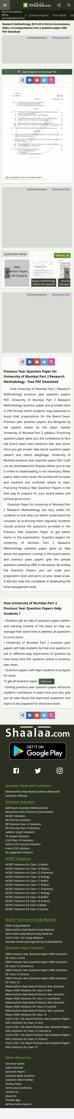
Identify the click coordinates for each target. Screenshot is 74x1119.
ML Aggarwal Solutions (19, 852)
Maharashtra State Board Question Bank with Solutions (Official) (32, 793)
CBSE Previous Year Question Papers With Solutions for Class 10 (36, 980)
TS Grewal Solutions (17, 836)
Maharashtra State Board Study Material (29, 929)
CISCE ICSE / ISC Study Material (24, 937)
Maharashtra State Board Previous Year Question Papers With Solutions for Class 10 (34, 1012)
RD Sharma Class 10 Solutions (23, 824)
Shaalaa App (12, 1100)
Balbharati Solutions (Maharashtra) (26, 808)
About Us (10, 1096)
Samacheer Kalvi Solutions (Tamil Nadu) (29, 812)
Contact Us (11, 1091)
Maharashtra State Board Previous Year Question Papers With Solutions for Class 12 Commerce (34, 996)
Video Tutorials (14, 1067)
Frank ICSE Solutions (17, 848)
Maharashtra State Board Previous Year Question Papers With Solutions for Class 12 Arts (34, 988)
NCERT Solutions (15, 816)
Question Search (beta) (19, 1079)
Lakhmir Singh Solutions (20, 832)
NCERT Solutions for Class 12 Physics (27, 868)
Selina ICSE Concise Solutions (23, 844)
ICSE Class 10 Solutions (19, 840)
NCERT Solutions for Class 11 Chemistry (29, 889)
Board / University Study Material (30, 919)
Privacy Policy (13, 1084)
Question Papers (15, 1071)
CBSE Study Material (17, 925)
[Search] (69, 5)
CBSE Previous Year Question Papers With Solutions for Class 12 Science (36, 972)
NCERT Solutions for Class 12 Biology (27, 876)
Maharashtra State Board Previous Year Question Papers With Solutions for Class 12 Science (34, 1004)
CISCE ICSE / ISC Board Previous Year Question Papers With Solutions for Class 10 (37, 1045)
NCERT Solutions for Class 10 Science (27, 901)
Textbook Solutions (20, 802)
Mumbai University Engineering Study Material (33, 941)
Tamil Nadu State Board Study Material (28, 933)
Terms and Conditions (18, 1088)
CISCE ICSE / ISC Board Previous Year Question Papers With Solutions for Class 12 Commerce (37, 1029)
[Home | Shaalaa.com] (25, 5)
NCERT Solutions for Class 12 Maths (26, 864)
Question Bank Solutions (20, 1075)
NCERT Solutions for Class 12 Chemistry (29, 872)
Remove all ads (61, 37)
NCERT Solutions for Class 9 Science (26, 909)
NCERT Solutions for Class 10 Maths (26, 897)
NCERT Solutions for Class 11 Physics (27, 884)
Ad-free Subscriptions (18, 1104)
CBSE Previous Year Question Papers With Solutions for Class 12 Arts (36, 956)
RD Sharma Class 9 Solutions (22, 828)
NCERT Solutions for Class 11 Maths (26, 880)
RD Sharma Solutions (18, 820)
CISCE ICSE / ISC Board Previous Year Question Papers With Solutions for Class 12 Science (37, 1037)
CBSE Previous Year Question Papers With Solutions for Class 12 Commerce (36, 964)
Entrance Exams (15, 1063)
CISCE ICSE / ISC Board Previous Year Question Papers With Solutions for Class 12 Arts (37, 1020)
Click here (46, 681)
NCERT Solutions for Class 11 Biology (27, 893)
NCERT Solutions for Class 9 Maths (26, 905)
